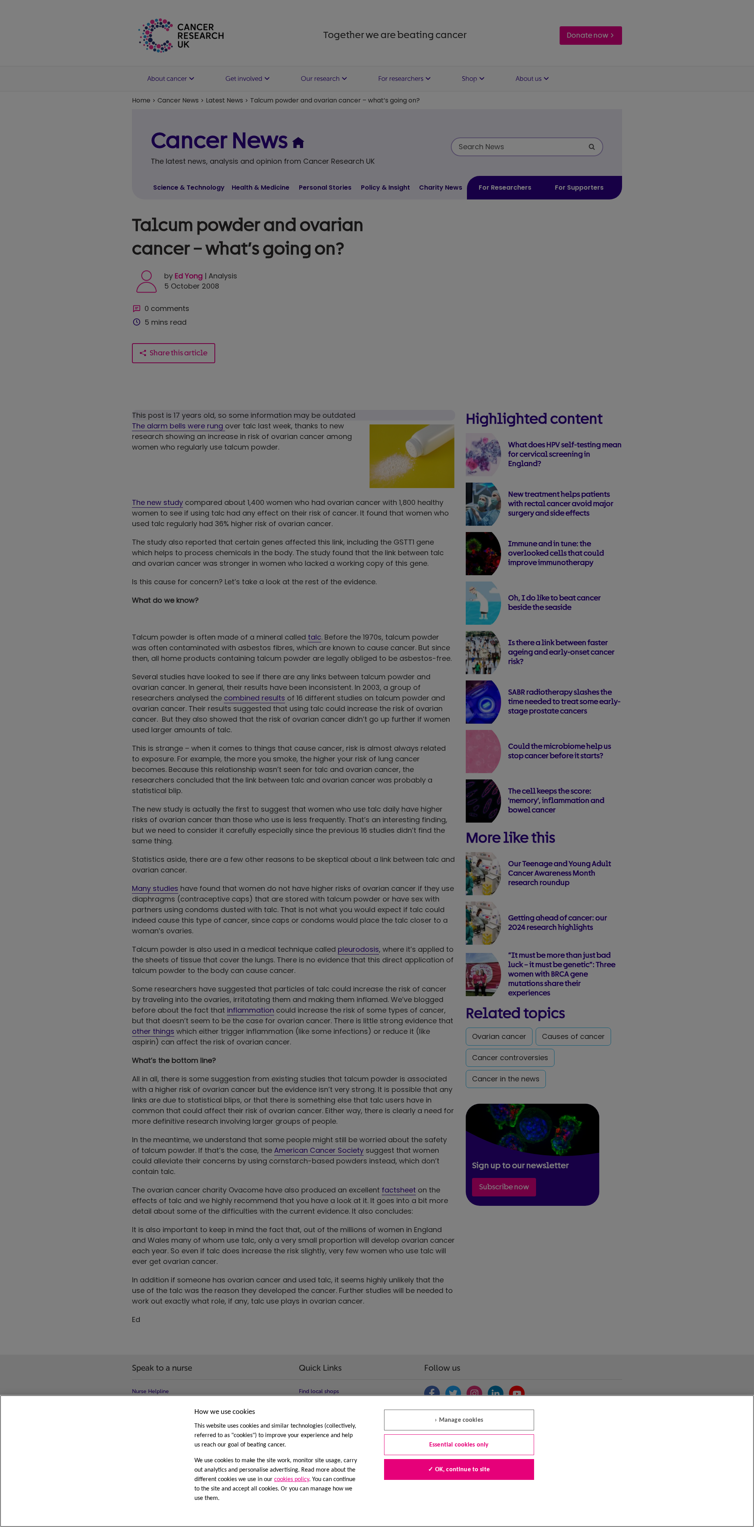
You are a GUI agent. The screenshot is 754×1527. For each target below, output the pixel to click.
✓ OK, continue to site (459, 1470)
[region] (377, 1461)
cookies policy (291, 1479)
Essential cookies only (459, 1445)
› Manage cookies (459, 1420)
